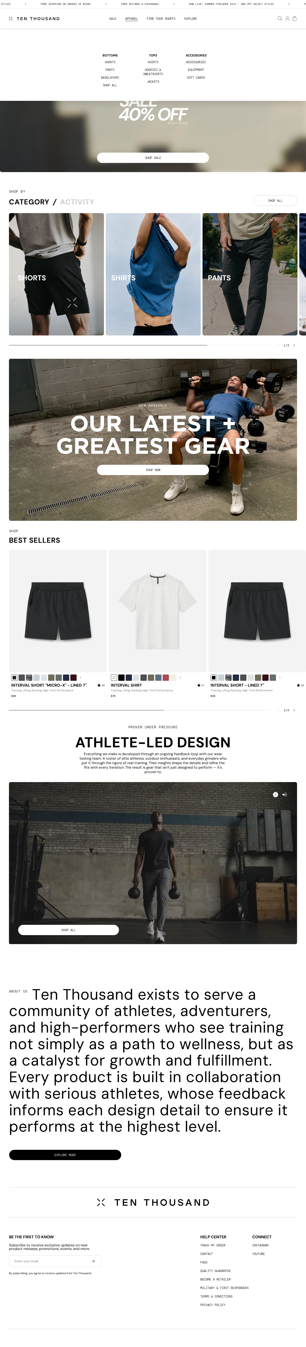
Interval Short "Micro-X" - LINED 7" (49, 685)
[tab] (29, 202)
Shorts (110, 62)
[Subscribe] (93, 1261)
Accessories (196, 62)
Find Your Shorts (161, 19)
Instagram (260, 1245)
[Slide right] (294, 345)
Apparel (131, 19)
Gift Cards (196, 78)
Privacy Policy (212, 1305)
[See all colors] (80, 678)
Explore (190, 19)
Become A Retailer (215, 1279)
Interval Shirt (126, 685)
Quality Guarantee (215, 1271)
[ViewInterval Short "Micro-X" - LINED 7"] (58, 611)
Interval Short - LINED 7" (237, 685)
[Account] (287, 18)
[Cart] (294, 18)
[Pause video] (284, 794)
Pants (110, 70)
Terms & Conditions (216, 1296)
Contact (206, 1254)
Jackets (153, 82)
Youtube (258, 1254)
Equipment (196, 70)
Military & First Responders (224, 1288)
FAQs (203, 1262)
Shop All (110, 85)
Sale (112, 19)
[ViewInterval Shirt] (158, 611)
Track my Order (212, 1245)
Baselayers (110, 78)
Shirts (153, 62)
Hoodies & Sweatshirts (153, 72)
